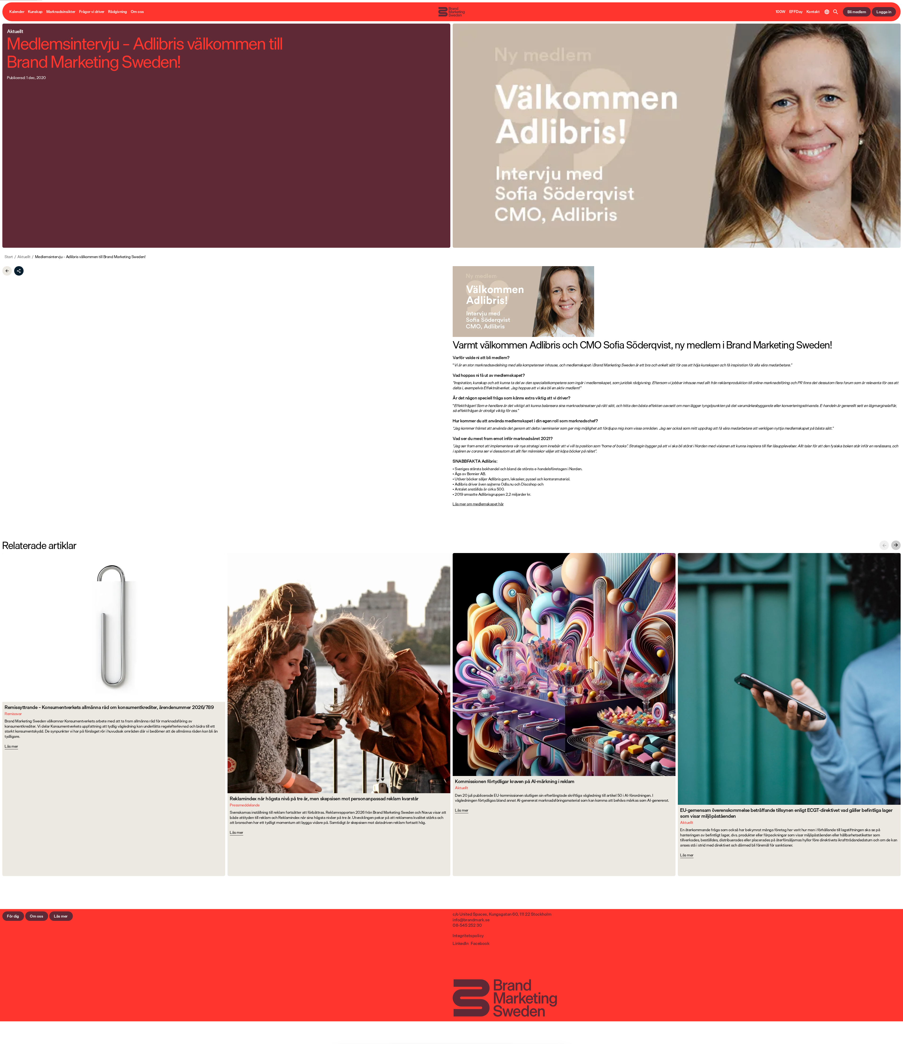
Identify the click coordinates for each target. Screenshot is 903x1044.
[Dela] (19, 271)
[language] (826, 11)
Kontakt (813, 11)
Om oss (137, 11)
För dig (13, 916)
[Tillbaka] (7, 271)
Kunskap (35, 11)
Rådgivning (117, 11)
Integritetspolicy (468, 935)
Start (9, 257)
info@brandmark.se (471, 919)
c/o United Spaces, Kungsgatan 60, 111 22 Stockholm (502, 914)
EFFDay (796, 11)
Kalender (16, 11)
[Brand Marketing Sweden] (451, 12)
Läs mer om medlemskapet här (478, 504)
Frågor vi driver (91, 11)
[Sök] (835, 11)
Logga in (884, 12)
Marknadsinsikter (60, 11)
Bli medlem (857, 12)
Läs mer (61, 916)
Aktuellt (23, 257)
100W (781, 11)
